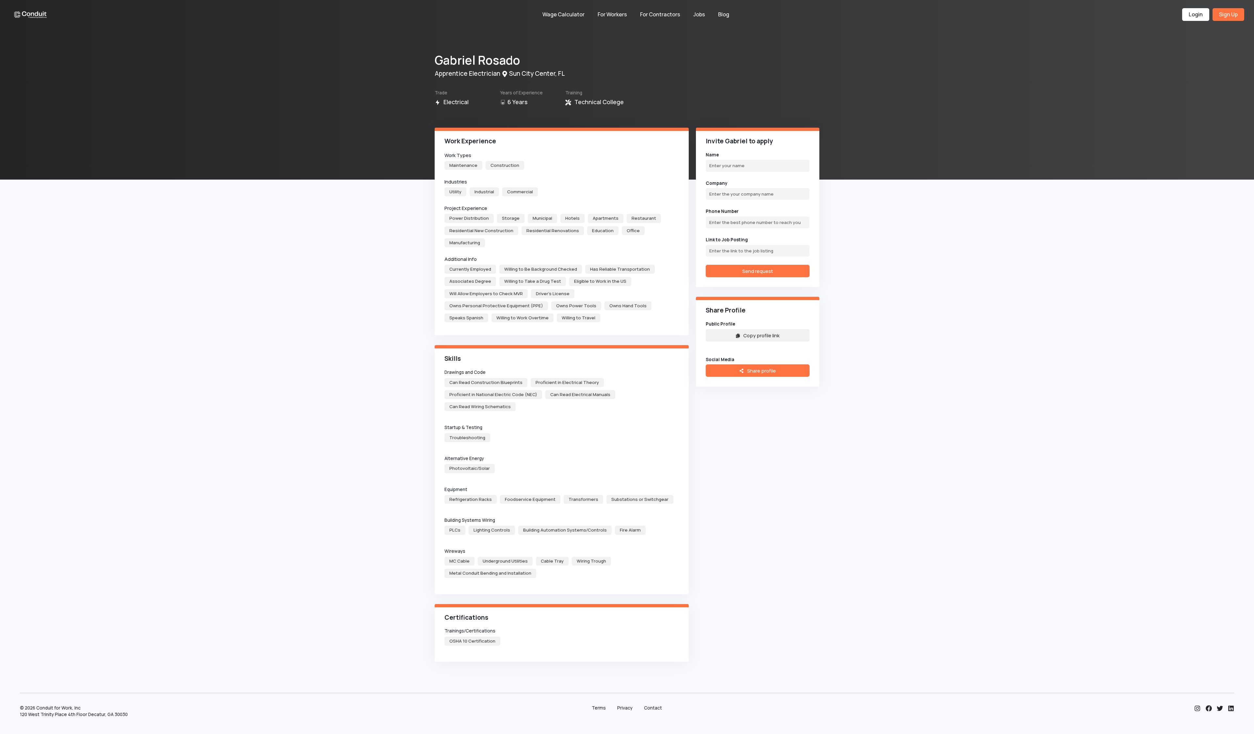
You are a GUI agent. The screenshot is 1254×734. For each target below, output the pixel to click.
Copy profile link (761, 335)
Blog (723, 14)
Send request (757, 271)
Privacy (625, 708)
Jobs (699, 14)
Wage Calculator (563, 14)
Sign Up (1228, 14)
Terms (599, 708)
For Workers (612, 14)
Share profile (761, 370)
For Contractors (660, 14)
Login (1196, 14)
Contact (653, 708)
